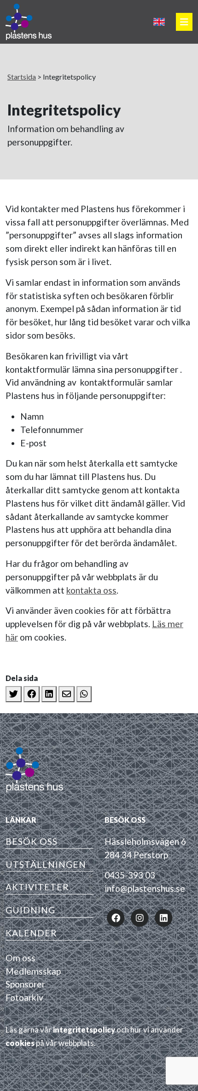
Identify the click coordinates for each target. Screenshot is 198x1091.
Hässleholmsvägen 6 (145, 841)
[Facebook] (31, 694)
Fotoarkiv (24, 997)
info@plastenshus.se (145, 888)
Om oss (20, 957)
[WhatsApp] (84, 694)
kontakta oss (91, 590)
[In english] (159, 22)
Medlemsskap (33, 971)
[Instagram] (139, 917)
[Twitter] (14, 694)
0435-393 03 (130, 875)
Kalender (31, 933)
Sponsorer (25, 984)
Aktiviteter (37, 887)
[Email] (66, 694)
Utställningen (46, 864)
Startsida (21, 76)
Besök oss (32, 841)
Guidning (30, 910)
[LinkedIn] (49, 694)
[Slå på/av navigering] (184, 22)
